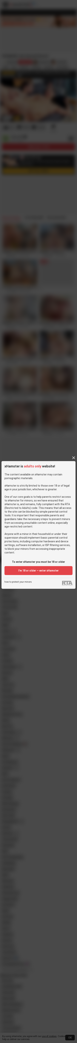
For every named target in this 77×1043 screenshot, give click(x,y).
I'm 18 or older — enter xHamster (38, 570)
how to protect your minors (18, 582)
